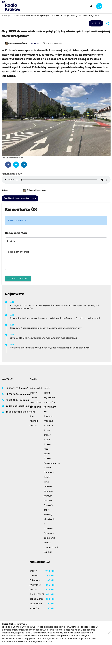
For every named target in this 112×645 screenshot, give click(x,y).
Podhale (34, 421)
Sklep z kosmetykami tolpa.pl (51, 547)
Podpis (11, 241)
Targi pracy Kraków (47, 454)
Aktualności (36, 388)
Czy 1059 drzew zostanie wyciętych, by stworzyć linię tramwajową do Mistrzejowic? (56, 16)
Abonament (50, 407)
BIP (45, 412)
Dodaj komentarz (18, 278)
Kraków (33, 393)
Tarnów (33, 398)
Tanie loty (49, 472)
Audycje (6, 16)
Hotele (47, 477)
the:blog (48, 515)
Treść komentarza (18, 252)
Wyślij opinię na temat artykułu (20, 198)
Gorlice (33, 426)
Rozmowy (35, 43)
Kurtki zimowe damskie (48, 486)
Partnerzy (49, 416)
